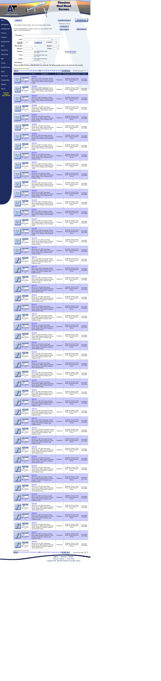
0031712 (34, 257)
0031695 (34, 95)
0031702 (34, 162)
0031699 (34, 133)
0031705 (34, 190)
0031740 (34, 513)
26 (48, 70)
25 (46, 70)
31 (58, 70)
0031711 (34, 247)
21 (37, 70)
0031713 (34, 266)
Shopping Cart (5, 28)
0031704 (34, 181)
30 (56, 70)
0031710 (34, 238)
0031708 (34, 219)
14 (23, 70)
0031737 (34, 484)
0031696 (34, 105)
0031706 (34, 200)
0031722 (34, 351)
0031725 (34, 380)
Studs (3, 71)
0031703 (34, 171)
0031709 (34, 228)
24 (44, 70)
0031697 (34, 114)
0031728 (34, 408)
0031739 (34, 503)
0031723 (34, 361)
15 (25, 70)
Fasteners (4, 37)
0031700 (34, 143)
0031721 (34, 342)
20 (35, 70)
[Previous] (17, 71)
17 (29, 70)
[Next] (62, 71)
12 (19, 70)
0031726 (34, 389)
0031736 (34, 475)
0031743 (34, 541)
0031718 (34, 314)
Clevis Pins (4, 50)
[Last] (65, 71)
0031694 (34, 86)
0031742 (34, 532)
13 (21, 70)
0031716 (34, 295)
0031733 (34, 446)
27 (50, 70)
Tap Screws (4, 76)
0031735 (34, 465)
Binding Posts (5, 41)
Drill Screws (4, 54)
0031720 (34, 333)
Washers (3, 84)
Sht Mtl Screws (5, 67)
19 (33, 70)
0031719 (34, 323)
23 (42, 70)
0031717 (34, 304)
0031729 (34, 418)
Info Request (4, 24)
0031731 (34, 427)
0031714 (34, 276)
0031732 (34, 437)
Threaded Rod (5, 80)
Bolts (2, 46)
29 (54, 70)
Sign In (3, 88)
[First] (15, 71)
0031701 (34, 152)
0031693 (34, 76)
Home (3, 20)
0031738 (34, 494)
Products (3, 33)
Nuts (2, 58)
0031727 (34, 399)
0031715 (34, 285)
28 (52, 70)
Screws (3, 63)
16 (27, 70)
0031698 (34, 124)
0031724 (34, 370)
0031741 (34, 522)
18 (31, 70)
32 (60, 70)
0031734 (34, 456)
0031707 (34, 209)
